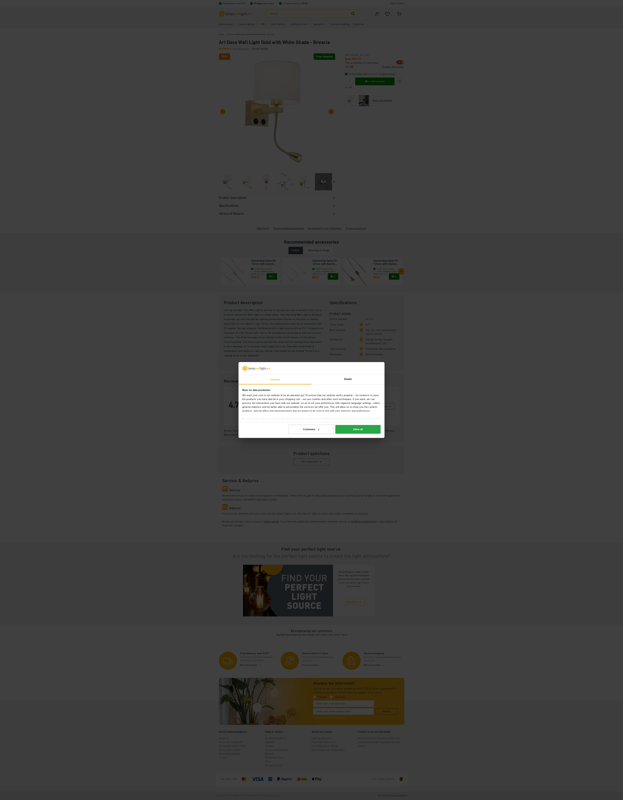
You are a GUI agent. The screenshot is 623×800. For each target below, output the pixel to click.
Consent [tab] (275, 379)
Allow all (358, 429)
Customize (309, 429)
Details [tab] (348, 379)
